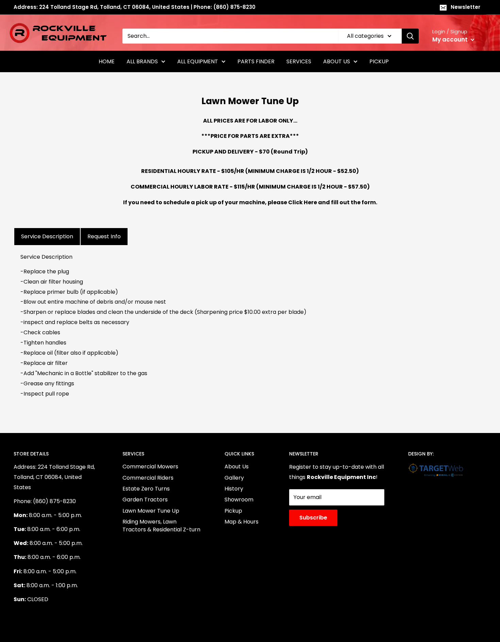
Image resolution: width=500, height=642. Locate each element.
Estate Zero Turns (146, 489)
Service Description (47, 236)
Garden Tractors (145, 499)
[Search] (410, 36)
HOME (107, 61)
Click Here (302, 202)
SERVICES (298, 61)
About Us (236, 466)
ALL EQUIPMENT (197, 61)
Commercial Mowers (150, 466)
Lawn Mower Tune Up (150, 511)
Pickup (233, 511)
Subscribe (313, 517)
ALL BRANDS (142, 61)
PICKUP (379, 61)
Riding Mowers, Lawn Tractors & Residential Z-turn (161, 525)
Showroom (238, 499)
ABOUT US (336, 61)
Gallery (234, 478)
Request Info (104, 236)
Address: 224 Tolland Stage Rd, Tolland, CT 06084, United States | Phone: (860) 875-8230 (134, 7)
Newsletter (465, 7)
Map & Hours (241, 522)
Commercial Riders (147, 478)
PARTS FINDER (255, 61)
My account (450, 39)
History (233, 489)
